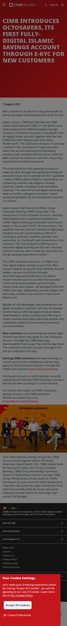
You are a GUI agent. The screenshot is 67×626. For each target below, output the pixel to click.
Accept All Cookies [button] (18, 605)
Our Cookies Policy (21, 595)
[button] (17, 615)
